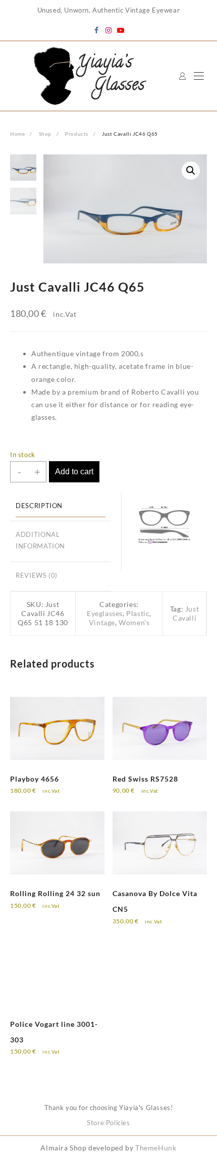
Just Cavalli (186, 613)
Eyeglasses (105, 613)
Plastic (137, 613)
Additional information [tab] (40, 540)
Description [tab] (39, 506)
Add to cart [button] (38, 797)
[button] (191, 170)
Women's (134, 622)
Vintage (102, 622)
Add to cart (74, 471)
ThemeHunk (155, 1147)
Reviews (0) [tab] (37, 575)
